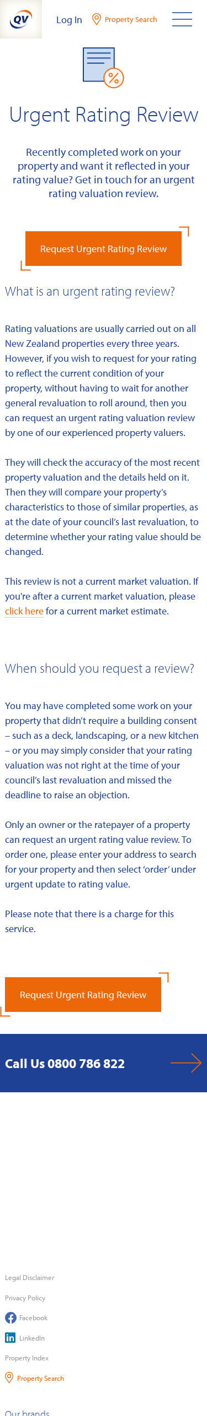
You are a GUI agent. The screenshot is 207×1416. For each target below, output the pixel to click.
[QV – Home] (21, 19)
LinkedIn (32, 1337)
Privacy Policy (25, 1297)
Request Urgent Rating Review (103, 248)
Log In (69, 19)
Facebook (33, 1317)
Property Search (40, 1378)
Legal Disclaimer (29, 1277)
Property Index (27, 1357)
